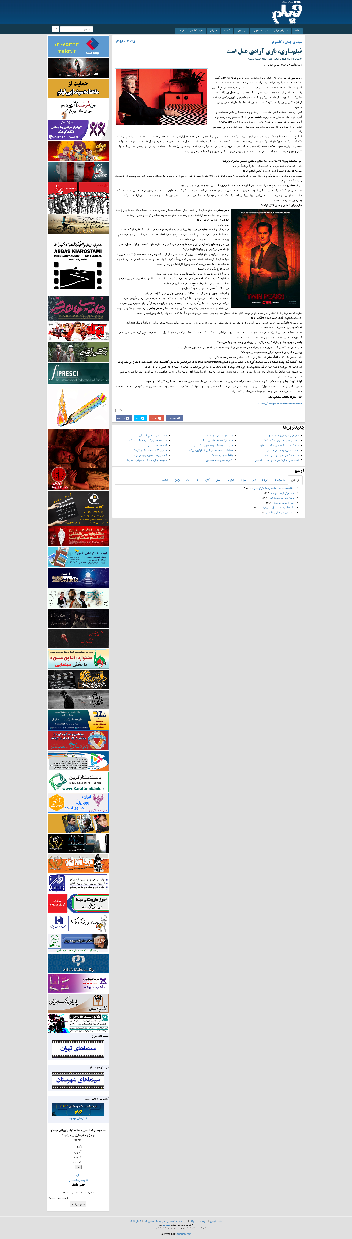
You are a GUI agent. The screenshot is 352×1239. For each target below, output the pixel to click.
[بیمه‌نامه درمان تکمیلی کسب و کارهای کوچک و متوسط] (78, 46)
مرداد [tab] (243, 479)
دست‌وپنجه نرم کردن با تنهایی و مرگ (148, 440)
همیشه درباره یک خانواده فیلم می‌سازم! (147, 460)
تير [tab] (254, 479)
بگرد (55, 29)
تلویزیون (241, 30)
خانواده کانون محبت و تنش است (282, 455)
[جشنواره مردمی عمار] (78, 577)
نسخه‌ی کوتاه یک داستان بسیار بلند (215, 440)
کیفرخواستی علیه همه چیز (219, 460)
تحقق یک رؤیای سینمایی (281, 497)
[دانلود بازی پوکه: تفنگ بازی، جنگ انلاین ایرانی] (78, 150)
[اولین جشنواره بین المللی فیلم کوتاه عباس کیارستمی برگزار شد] (78, 264)
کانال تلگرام (135, 1221)
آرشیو (227, 30)
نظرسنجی (172, 1221)
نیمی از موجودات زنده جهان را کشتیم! (213, 445)
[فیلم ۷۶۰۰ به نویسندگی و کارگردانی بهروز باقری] (78, 224)
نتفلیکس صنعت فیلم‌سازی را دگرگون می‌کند (211, 450)
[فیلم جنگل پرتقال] (78, 352)
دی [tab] (188, 479)
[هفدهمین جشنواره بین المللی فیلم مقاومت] (78, 536)
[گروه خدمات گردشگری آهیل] (78, 557)
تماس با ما (149, 1221)
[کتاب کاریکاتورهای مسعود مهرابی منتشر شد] (78, 197)
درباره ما (160, 1221)
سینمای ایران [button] (281, 30)
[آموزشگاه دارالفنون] (78, 679)
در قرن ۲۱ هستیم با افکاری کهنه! (150, 450)
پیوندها (203, 1221)
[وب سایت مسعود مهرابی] (78, 406)
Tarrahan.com (183, 1233)
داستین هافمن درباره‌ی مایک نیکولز (281, 440)
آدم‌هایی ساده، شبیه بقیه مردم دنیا (149, 455)
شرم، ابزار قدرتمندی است (220, 435)
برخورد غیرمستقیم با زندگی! (152, 435)
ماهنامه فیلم (166, 1225)
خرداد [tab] (265, 479)
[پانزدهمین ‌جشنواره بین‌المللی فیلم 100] (78, 67)
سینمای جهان (260, 30)
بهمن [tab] (177, 479)
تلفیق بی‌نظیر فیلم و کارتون (280, 512)
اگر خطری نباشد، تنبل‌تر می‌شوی (278, 507)
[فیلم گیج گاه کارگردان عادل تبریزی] (78, 331)
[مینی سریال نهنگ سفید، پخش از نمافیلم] (78, 171)
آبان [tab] (207, 479)
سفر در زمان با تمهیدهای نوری (283, 435)
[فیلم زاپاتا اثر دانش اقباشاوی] (78, 459)
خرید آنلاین (196, 30)
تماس (181, 30)
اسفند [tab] (165, 479)
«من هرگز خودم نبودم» (282, 492)
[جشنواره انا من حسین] (78, 658)
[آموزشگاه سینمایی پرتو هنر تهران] (78, 508)
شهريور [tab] (230, 479)
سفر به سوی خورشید (283, 502)
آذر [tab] (197, 479)
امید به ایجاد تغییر (157, 445)
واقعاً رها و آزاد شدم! (222, 455)
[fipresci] (78, 373)
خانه (297, 30)
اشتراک (213, 30)
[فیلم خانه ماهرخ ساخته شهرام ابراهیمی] (78, 308)
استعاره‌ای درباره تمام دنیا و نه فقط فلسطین (277, 460)
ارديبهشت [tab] (279, 479)
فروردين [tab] (295, 479)
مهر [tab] (218, 479)
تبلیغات (183, 1221)
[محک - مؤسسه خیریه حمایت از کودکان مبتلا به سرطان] (78, 108)
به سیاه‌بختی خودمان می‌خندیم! (283, 450)
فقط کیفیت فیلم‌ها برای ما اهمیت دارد (279, 445)
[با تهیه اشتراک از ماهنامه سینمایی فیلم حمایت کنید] (78, 88)
